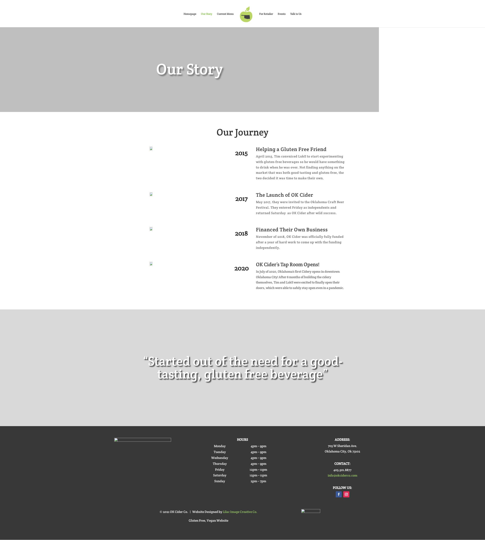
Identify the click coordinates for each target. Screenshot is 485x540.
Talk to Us (295, 14)
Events (282, 14)
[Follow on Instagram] (346, 494)
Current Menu (225, 14)
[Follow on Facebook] (339, 494)
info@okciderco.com (342, 475)
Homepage (190, 14)
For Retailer (266, 14)
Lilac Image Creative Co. (240, 512)
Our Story (206, 14)
